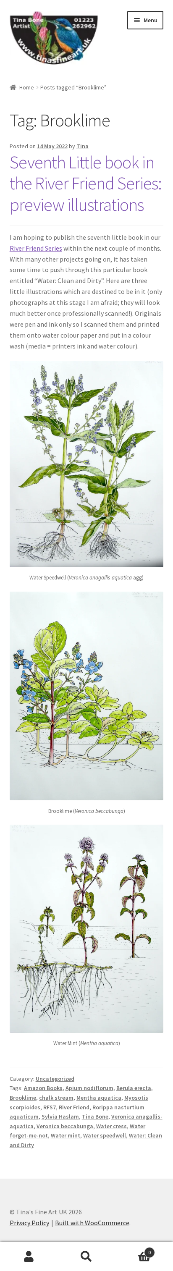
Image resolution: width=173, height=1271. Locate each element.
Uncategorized (55, 1078)
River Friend (74, 1107)
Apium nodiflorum (89, 1088)
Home (26, 87)
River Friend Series (36, 248)
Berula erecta (133, 1088)
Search (86, 1256)
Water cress (111, 1126)
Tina (82, 146)
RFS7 (49, 1107)
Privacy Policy (29, 1223)
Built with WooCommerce (92, 1223)
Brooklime (23, 1097)
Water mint (65, 1135)
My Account (29, 1256)
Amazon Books (43, 1088)
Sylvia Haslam (60, 1116)
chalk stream (56, 1097)
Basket (133, 1249)
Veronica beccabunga (65, 1126)
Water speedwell (104, 1135)
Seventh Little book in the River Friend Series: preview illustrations (86, 183)
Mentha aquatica (98, 1097)
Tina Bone (95, 1116)
